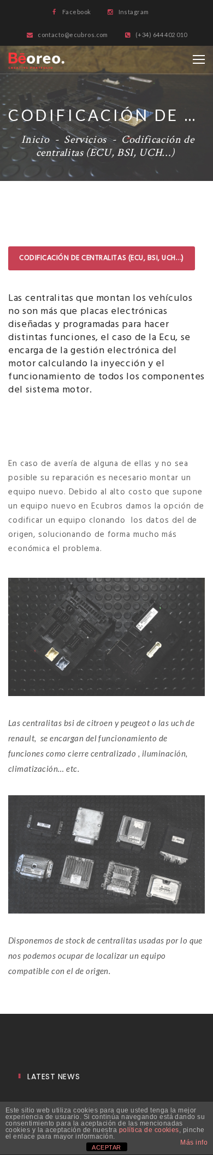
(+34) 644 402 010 (160, 34)
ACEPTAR (106, 1147)
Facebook (76, 11)
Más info (194, 1142)
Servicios (85, 139)
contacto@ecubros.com (72, 34)
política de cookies (149, 1130)
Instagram (133, 11)
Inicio (35, 139)
